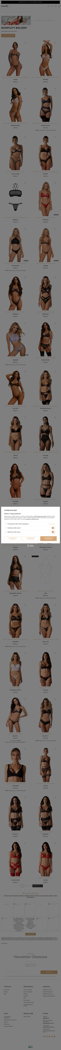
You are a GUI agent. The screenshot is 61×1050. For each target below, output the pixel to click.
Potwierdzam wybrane (12, 538)
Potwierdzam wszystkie (48, 538)
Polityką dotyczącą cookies (40, 516)
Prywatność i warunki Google (31, 519)
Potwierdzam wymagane (30, 538)
